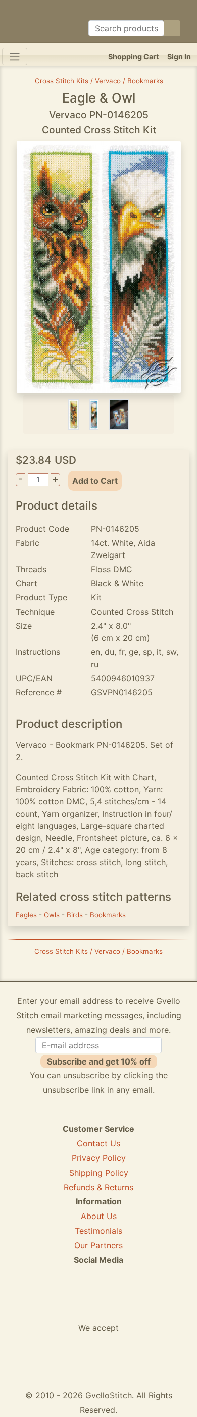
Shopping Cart (133, 56)
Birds (76, 914)
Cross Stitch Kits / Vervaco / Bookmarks (99, 81)
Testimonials (98, 1231)
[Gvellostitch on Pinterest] (98, 1296)
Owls (53, 914)
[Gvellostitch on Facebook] (63, 1296)
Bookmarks (108, 914)
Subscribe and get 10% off (99, 1061)
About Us (99, 1216)
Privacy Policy (99, 1158)
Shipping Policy (98, 1173)
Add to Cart (95, 481)
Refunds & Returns (98, 1187)
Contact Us (98, 1143)
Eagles (27, 914)
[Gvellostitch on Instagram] (133, 1296)
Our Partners (98, 1245)
